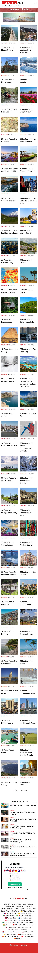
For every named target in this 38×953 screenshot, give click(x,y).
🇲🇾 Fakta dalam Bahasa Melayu (18, 929)
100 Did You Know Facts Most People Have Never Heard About (22, 854)
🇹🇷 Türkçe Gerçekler (27, 936)
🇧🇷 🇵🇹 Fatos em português (24, 916)
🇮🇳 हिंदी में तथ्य (7, 925)
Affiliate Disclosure (7, 909)
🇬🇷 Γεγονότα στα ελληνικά (25, 922)
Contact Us (19, 906)
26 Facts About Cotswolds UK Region (26, 512)
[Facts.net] (12, 2)
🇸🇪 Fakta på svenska (24, 918)
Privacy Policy (31, 909)
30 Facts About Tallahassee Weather (26, 480)
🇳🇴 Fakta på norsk (11, 920)
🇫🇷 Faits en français (10, 913)
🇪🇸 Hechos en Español (25, 913)
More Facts (15, 911)
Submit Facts (5, 911)
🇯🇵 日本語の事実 (10, 927)
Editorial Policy (16, 904)
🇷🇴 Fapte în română (10, 934)
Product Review (9, 906)
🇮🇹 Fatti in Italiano (8, 916)
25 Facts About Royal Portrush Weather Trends (26, 752)
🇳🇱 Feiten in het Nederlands (11, 932)
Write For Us (29, 906)
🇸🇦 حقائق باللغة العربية (8, 922)
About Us (6, 904)
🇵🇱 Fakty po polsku (28, 932)
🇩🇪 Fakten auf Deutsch (28, 911)
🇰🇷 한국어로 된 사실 (24, 927)
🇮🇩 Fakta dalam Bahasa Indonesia (23, 925)
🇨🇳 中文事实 (18, 939)
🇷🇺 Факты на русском (25, 934)
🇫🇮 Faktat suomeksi (25, 920)
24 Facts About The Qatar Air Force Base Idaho (28, 200)
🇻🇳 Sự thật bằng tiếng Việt (10, 936)
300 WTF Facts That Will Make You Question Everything (21, 841)
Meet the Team (28, 904)
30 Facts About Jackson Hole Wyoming (26, 50)
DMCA (17, 909)
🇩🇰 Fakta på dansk (10, 918)
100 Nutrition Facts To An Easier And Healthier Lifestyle (22, 827)
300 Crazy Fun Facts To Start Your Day (23, 806)
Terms (23, 909)
